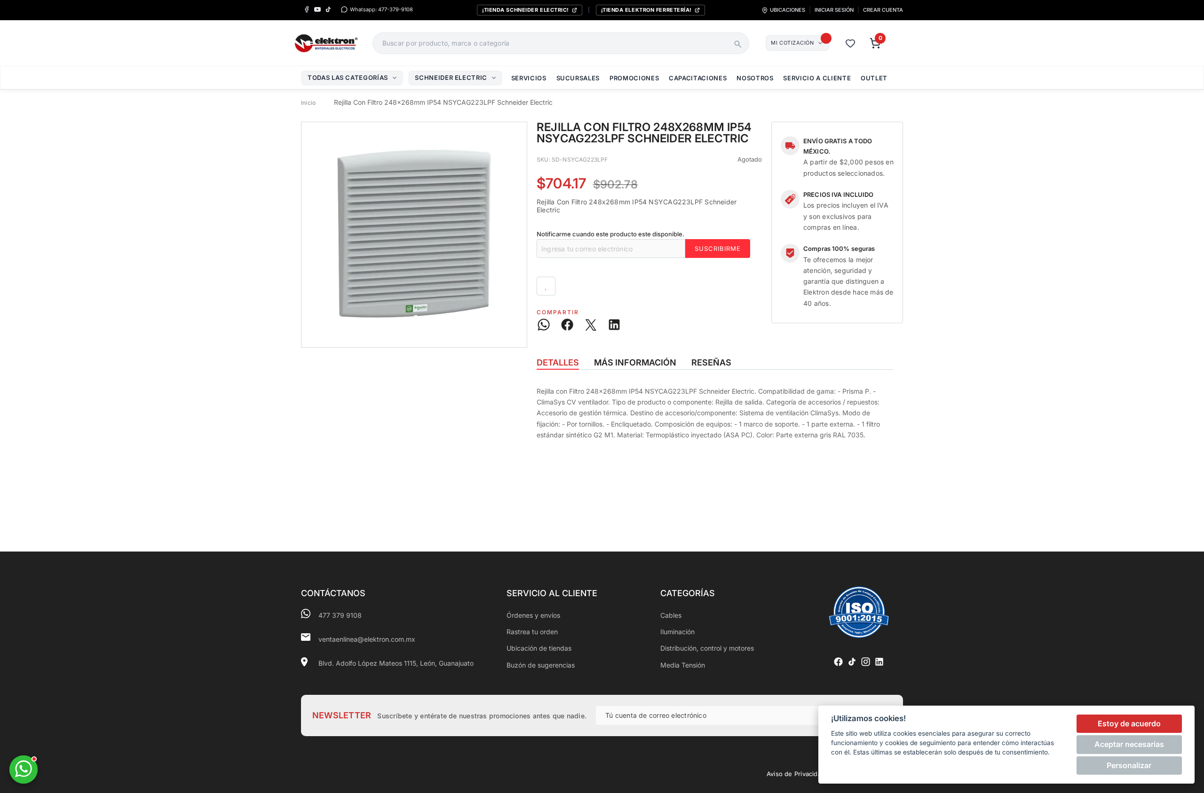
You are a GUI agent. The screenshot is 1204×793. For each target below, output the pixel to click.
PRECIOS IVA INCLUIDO (838, 194)
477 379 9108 (340, 615)
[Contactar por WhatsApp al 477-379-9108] (23, 769)
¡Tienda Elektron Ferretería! (646, 10)
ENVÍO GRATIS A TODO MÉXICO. (837, 146)
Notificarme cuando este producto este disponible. (610, 234)
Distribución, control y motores (707, 648)
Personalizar (1129, 765)
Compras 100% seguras (839, 248)
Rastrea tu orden (532, 632)
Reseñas (711, 362)
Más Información (635, 362)
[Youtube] (317, 9)
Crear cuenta (883, 10)
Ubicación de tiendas (539, 648)
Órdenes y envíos (533, 615)
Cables (670, 615)
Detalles (558, 362)
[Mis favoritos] (850, 43)
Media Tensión (682, 665)
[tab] (558, 363)
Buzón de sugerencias (541, 665)
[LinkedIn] (879, 662)
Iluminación (677, 632)
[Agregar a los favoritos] (546, 286)
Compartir (558, 312)
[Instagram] (865, 662)
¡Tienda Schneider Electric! (525, 10)
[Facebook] (306, 9)
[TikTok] (328, 9)
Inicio (308, 102)
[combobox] (550, 43)
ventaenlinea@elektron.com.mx (366, 639)
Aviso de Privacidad (796, 773)
